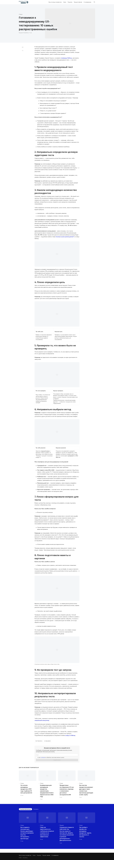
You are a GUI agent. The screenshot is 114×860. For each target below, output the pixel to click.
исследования (47, 741)
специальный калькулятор (42, 720)
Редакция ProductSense (24, 32)
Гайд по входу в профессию (25, 855)
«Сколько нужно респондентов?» (64, 237)
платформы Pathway (66, 58)
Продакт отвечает (46, 855)
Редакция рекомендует (25, 809)
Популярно (35, 809)
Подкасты (39, 855)
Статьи (34, 855)
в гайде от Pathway (70, 735)
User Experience (38, 741)
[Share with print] (22, 50)
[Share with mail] (22, 47)
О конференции (55, 855)
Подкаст (62, 825)
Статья (20, 14)
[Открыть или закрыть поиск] (94, 2)
